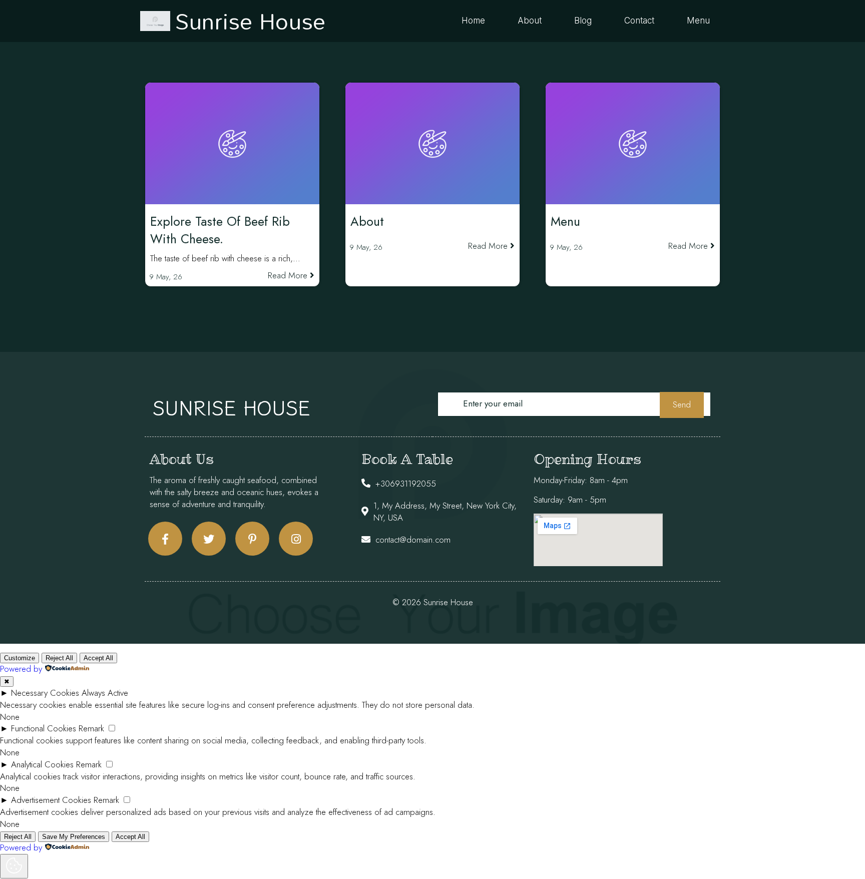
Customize (19, 658)
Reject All (59, 658)
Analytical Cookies (42, 764)
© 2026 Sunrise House (432, 602)
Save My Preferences (73, 836)
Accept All (98, 658)
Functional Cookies (43, 728)
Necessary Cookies (45, 693)
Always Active (105, 693)
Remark (91, 728)
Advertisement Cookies (51, 800)
